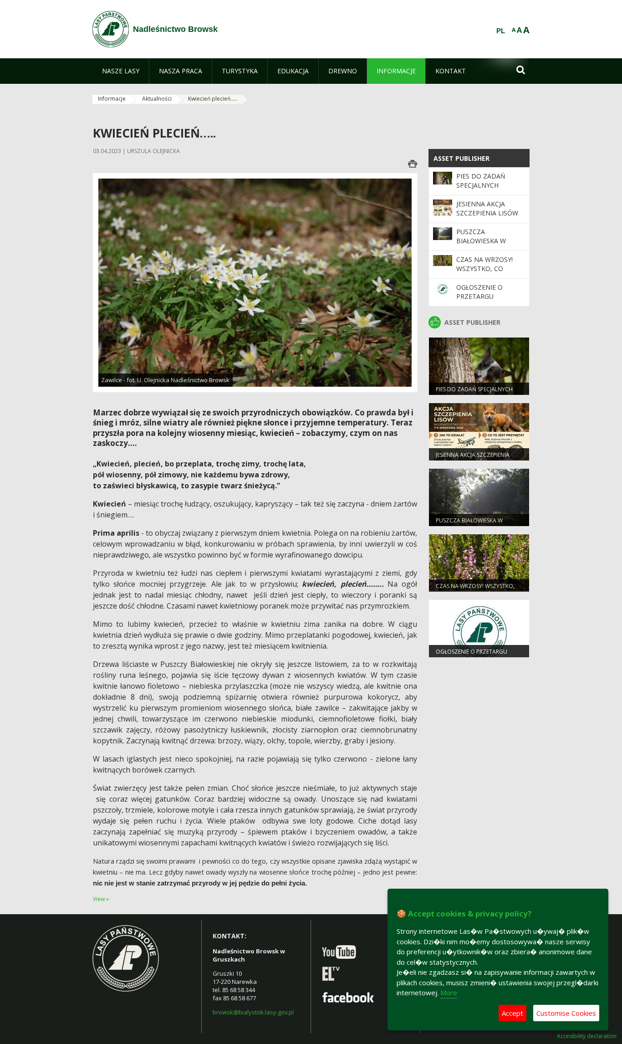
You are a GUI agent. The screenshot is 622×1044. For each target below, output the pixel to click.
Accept (512, 1013)
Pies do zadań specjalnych (480, 180)
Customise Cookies (566, 1013)
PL (500, 31)
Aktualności (157, 98)
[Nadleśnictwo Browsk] (110, 29)
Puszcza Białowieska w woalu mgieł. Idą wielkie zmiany (485, 245)
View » (101, 899)
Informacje (112, 98)
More (448, 992)
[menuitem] (120, 71)
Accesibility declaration (587, 1036)
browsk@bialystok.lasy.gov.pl (253, 1012)
